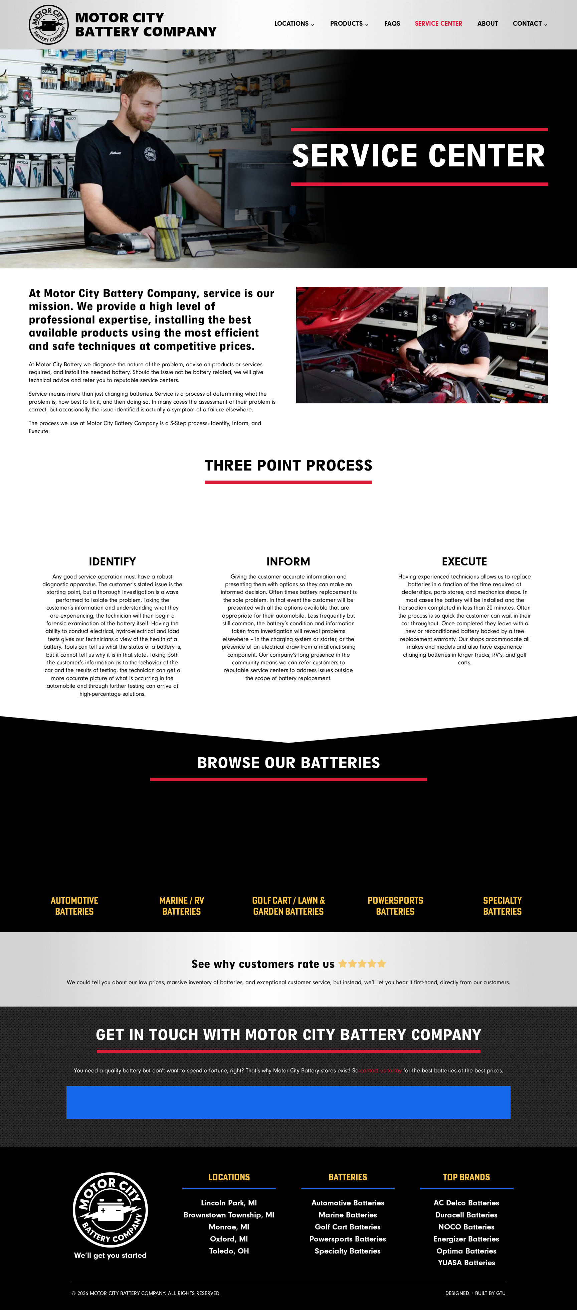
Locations (291, 24)
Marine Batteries (348, 1216)
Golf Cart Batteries (348, 1228)
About (487, 24)
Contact (527, 24)
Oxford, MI (229, 1240)
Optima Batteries (466, 1252)
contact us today (381, 1070)
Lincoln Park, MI (229, 1204)
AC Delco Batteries (466, 1204)
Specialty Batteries (348, 1252)
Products (346, 24)
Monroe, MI (229, 1228)
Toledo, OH (229, 1252)
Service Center (438, 24)
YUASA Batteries (466, 1264)
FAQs (392, 24)
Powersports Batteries (348, 1240)
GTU (501, 1293)
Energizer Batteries (466, 1240)
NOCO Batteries (466, 1228)
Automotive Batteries (348, 1204)
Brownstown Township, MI (229, 1216)
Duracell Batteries (466, 1216)
